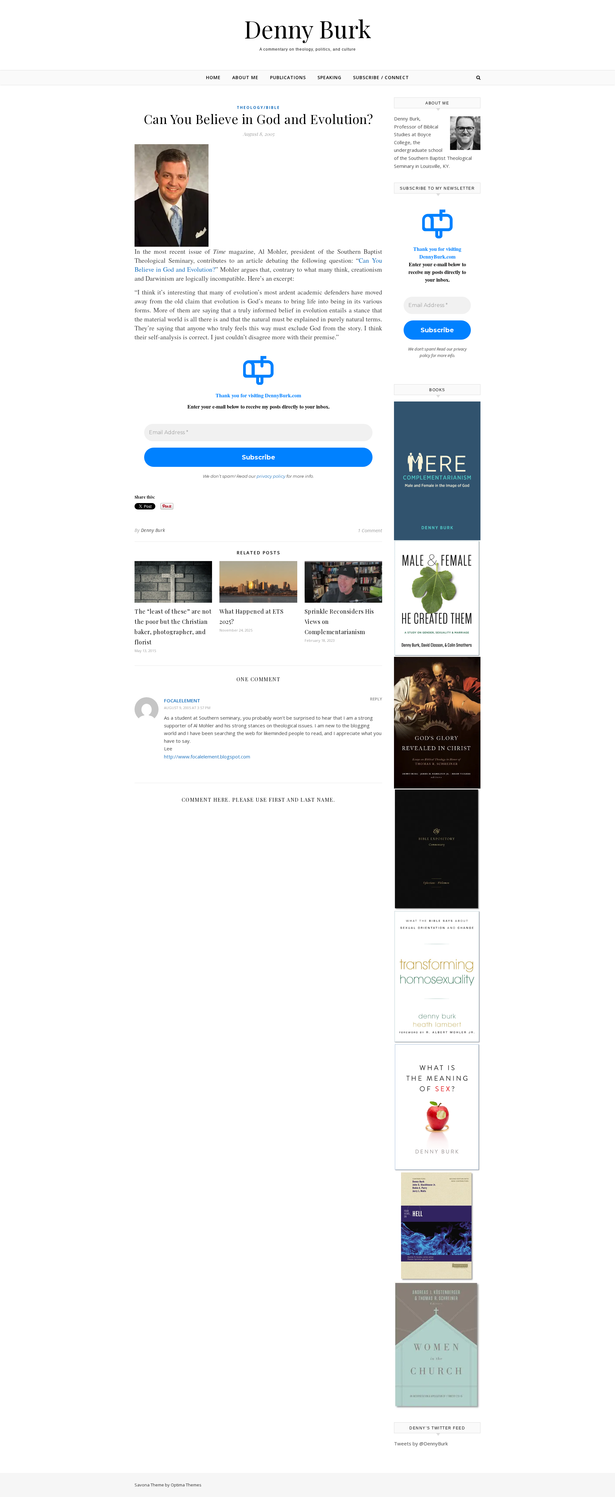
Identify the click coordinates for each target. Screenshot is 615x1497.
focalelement (182, 700)
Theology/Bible (258, 107)
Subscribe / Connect (381, 77)
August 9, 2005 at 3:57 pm (187, 707)
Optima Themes (186, 1485)
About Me (245, 77)
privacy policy (271, 476)
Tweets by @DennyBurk (421, 1443)
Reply (376, 699)
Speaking (329, 77)
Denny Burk (307, 29)
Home (213, 77)
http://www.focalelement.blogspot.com (207, 756)
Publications (288, 77)
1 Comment (370, 530)
